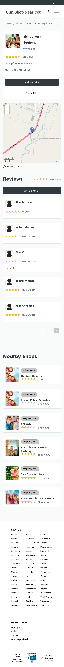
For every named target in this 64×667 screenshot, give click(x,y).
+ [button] (7, 107)
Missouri (29, 559)
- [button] (7, 112)
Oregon (43, 543)
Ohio (42, 534)
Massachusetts (32, 543)
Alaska (14, 539)
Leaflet (57, 161)
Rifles (14, 631)
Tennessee (45, 572)
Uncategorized (19, 639)
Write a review (32, 190)
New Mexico (31, 588)
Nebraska (30, 568)
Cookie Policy (17, 654)
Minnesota (30, 551)
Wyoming (44, 605)
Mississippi (30, 555)
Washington (45, 593)
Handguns (16, 627)
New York (30, 593)
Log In (54, 2)
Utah (42, 580)
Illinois (14, 584)
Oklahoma (45, 539)
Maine (28, 534)
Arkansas (15, 547)
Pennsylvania (46, 547)
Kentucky (15, 601)
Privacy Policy (17, 662)
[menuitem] (48, 11)
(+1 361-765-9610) (20, 69)
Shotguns (16, 635)
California (15, 551)
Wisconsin (44, 601)
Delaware (15, 564)
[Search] (48, 11)
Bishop (19, 23)
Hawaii (14, 576)
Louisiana (15, 605)
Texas (8, 23)
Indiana (14, 588)
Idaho (14, 580)
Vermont (44, 584)
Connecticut (16, 559)
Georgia (14, 572)
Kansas (14, 597)
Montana (30, 564)
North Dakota (32, 605)
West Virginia (46, 597)
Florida (14, 568)
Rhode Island (46, 551)
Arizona (14, 543)
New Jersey (31, 584)
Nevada (29, 572)
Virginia (43, 588)
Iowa (13, 593)
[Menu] (55, 11)
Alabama (15, 534)
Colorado (15, 555)
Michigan (30, 547)
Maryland (30, 539)
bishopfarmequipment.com (20, 63)
